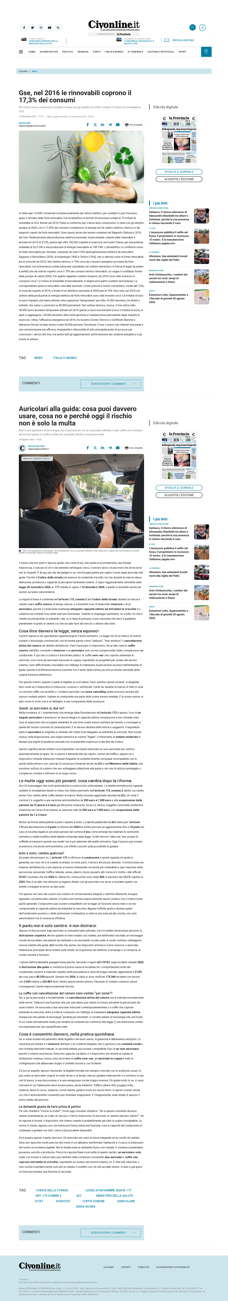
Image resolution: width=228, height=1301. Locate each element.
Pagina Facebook (24, 27)
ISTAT (39, 1201)
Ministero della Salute (114, 1195)
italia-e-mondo (65, 358)
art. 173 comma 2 (48, 1195)
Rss (58, 27)
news (38, 358)
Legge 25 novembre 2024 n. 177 (108, 1190)
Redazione (25, 123)
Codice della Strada (52, 1190)
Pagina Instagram (41, 27)
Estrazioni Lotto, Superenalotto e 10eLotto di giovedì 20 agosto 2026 (168, 298)
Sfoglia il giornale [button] (179, 172)
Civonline (23, 71)
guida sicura (85, 1206)
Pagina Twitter (32, 27)
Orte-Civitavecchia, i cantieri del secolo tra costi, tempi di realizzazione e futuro (168, 278)
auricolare (126, 1201)
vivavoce (63, 1201)
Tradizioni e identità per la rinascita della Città (43, 42)
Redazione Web (36, 446)
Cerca (192, 27)
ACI (78, 1195)
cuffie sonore (94, 1201)
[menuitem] (32, 52)
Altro (34, 71)
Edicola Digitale (183, 40)
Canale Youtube (49, 27)
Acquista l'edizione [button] (179, 179)
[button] (202, 28)
